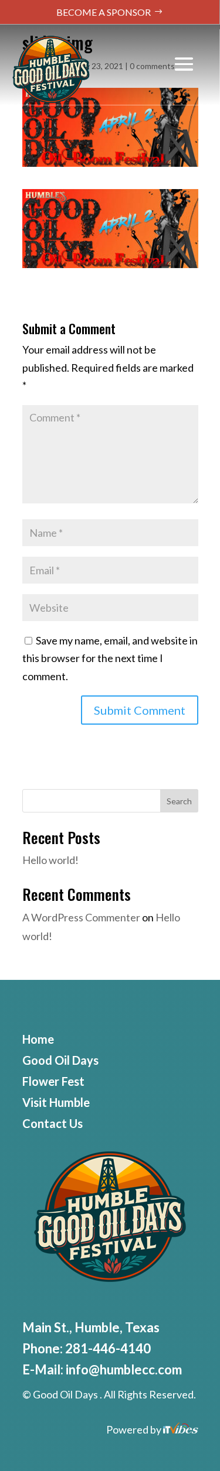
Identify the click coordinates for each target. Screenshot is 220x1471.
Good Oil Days (60, 1060)
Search (179, 801)
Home (38, 1039)
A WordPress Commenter (81, 917)
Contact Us (52, 1123)
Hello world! (50, 859)
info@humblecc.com (124, 1369)
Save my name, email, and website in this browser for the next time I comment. (110, 658)
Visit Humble (56, 1102)
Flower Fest (53, 1081)
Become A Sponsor (103, 12)
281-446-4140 (108, 1348)
